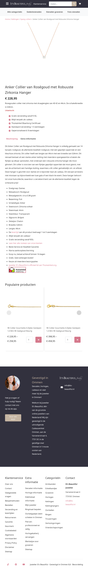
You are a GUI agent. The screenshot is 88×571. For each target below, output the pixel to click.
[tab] (11, 138)
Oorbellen (49, 510)
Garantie (9, 522)
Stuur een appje (13, 418)
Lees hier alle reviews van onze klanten (25, 243)
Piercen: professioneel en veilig (32, 525)
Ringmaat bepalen (33, 509)
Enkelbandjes (51, 488)
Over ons (9, 484)
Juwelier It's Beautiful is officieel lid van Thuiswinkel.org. (33, 265)
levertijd (15, 232)
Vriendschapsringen (54, 527)
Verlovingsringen (52, 523)
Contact (8, 488)
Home (7, 19)
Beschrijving (12, 138)
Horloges (49, 497)
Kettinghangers (52, 506)
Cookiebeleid (10, 530)
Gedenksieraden (34, 12)
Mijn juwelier (30, 505)
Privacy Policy (11, 543)
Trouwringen (51, 519)
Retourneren (10, 517)
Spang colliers (25, 19)
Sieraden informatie (34, 488)
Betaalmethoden (12, 501)
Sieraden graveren (54, 12)
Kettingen (15, 19)
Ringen (48, 514)
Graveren (49, 493)
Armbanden (50, 484)
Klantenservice (39, 4)
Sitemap (8, 551)
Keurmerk (9, 526)
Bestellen (9, 505)
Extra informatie (28, 138)
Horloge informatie (33, 492)
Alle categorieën (14, 12)
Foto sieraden (73, 12)
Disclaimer (9, 547)
